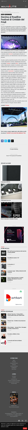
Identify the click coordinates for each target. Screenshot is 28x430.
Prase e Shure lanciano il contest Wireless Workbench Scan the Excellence (15, 279)
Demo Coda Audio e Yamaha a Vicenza (9, 218)
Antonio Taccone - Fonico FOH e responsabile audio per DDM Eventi (15, 314)
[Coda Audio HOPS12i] (14, 173)
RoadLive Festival (8, 14)
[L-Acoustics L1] (3, 266)
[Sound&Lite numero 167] (3, 259)
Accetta (25, 428)
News (14, 360)
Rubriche (14, 364)
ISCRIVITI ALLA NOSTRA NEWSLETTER (16, 133)
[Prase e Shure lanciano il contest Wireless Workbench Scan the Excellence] (3, 279)
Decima (2, 14)
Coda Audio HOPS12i (5, 181)
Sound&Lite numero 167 (13, 257)
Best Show (14, 369)
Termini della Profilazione (14, 382)
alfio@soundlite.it (17, 415)
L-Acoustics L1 (11, 264)
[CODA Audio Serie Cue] (14, 191)
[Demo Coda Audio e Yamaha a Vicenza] (14, 210)
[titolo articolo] (3, 316)
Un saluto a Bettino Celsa (13, 334)
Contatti (14, 377)
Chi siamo (14, 376)
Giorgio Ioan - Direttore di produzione (16, 320)
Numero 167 (14, 405)
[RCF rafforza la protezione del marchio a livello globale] (3, 253)
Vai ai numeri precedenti (14, 407)
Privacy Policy (14, 383)
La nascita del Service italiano (14, 340)
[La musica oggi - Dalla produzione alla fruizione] (3, 273)
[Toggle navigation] (26, 6)
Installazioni (14, 367)
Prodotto (14, 361)
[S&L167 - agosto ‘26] (14, 399)
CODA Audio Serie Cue (6, 200)
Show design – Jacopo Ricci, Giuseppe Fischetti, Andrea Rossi (16, 328)
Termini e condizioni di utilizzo (14, 380)
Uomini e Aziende (14, 366)
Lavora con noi (14, 379)
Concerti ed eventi (14, 363)
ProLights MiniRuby (14, 149)
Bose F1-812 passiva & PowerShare (14, 155)
